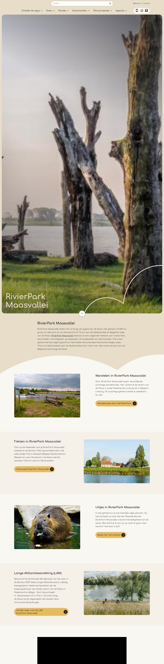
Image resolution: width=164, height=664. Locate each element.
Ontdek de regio (31, 10)
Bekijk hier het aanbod (108, 535)
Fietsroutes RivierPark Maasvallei (32, 469)
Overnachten (79, 10)
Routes (62, 10)
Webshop (137, 3)
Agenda (120, 10)
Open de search (110, 3)
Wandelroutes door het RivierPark (114, 403)
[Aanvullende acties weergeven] (136, 10)
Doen (49, 10)
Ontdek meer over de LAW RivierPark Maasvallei (29, 611)
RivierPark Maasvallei (62, 336)
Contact (146, 3)
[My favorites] (141, 11)
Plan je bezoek (101, 10)
